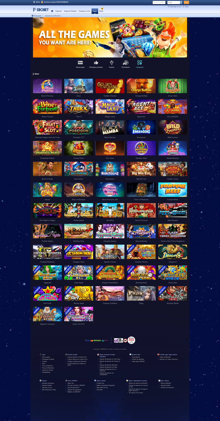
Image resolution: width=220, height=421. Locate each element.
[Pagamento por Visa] (87, 342)
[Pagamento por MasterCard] (91, 342)
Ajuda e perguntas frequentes (106, 385)
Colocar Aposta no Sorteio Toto (77, 357)
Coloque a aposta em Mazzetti (76, 361)
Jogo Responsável (73, 387)
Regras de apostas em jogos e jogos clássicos (138, 389)
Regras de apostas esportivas (138, 383)
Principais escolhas (48, 359)
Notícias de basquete (167, 387)
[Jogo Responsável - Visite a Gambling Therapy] (116, 341)
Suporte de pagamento (74, 389)
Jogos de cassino (47, 370)
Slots (43, 363)
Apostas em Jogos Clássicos (169, 359)
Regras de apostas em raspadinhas (107, 373)
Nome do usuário (158, 2)
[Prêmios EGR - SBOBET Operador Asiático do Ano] (131, 340)
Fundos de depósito (138, 359)
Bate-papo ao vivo (175, 6)
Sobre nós (70, 383)
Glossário (100, 389)
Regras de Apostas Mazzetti (108, 365)
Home (52, 11)
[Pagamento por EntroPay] (103, 342)
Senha (170, 2)
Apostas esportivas (48, 383)
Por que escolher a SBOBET (76, 385)
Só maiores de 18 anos (136, 392)
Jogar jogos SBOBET (138, 361)
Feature (44, 361)
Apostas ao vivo (47, 387)
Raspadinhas (46, 372)
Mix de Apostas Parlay (49, 389)
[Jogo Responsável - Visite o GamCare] (121, 341)
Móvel (38, 2)
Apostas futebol (47, 385)
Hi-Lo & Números (47, 365)
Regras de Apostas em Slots (108, 367)
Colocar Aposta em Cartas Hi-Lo (77, 359)
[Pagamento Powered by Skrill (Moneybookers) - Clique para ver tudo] (106, 342)
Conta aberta (136, 357)
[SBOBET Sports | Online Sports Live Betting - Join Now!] (40, 11)
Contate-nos (100, 383)
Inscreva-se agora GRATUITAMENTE (56, 2)
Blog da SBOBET (166, 383)
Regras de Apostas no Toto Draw (110, 359)
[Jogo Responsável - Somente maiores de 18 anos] (125, 341)
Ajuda (186, 6)
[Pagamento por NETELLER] (97, 342)
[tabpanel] (110, 37)
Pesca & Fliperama (48, 368)
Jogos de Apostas (165, 357)
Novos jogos (46, 357)
